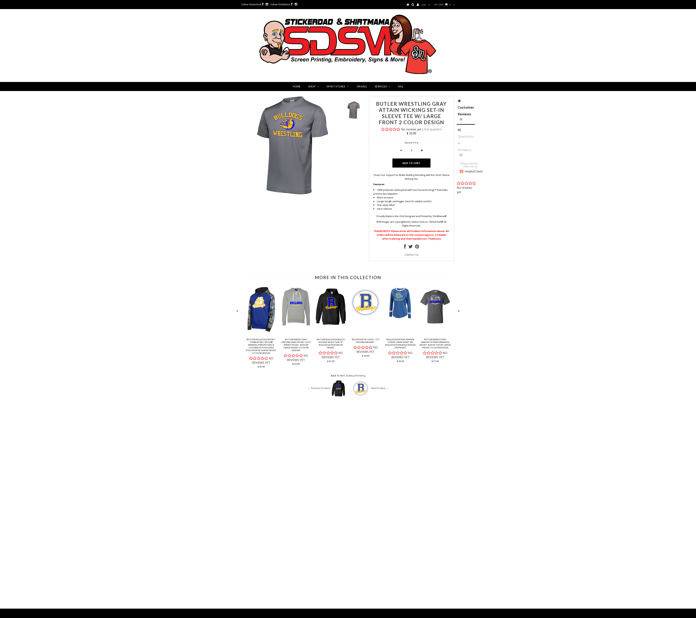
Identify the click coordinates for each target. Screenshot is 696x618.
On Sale (362, 86)
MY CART (442, 4)
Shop (311, 86)
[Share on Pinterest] (417, 247)
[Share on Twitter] (410, 247)
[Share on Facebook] (405, 247)
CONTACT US (412, 254)
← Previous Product (319, 388)
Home (297, 86)
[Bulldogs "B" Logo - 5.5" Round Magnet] (365, 318)
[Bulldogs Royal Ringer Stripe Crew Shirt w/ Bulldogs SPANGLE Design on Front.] (400, 318)
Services (381, 86)
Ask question (433, 129)
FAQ (400, 86)
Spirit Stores (336, 86)
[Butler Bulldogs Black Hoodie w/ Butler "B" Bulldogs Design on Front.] (330, 326)
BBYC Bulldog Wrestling (352, 375)
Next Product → (379, 388)
